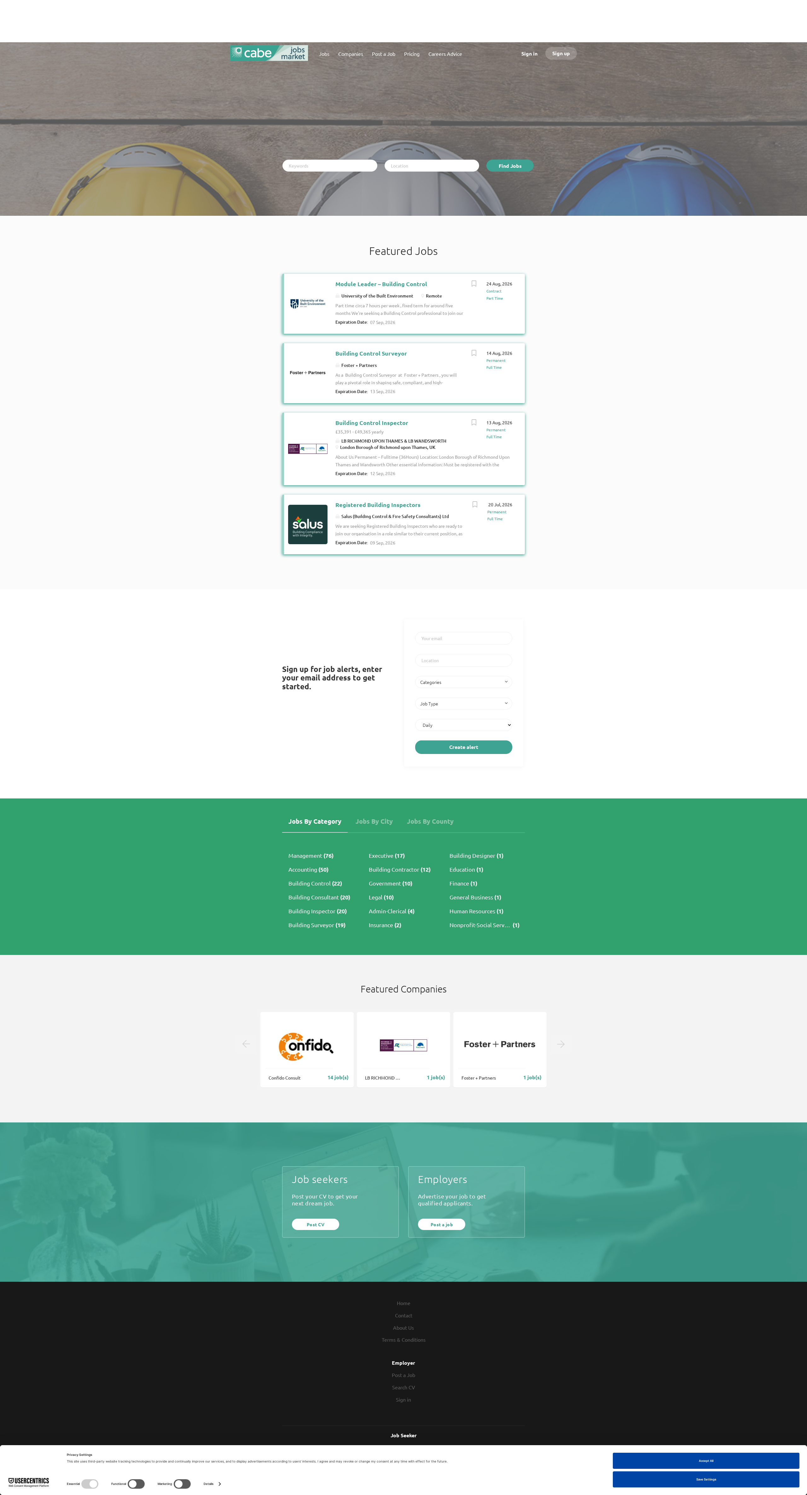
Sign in (529, 53)
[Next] (561, 1044)
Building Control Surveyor (371, 353)
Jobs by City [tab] (374, 821)
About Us (403, 1327)
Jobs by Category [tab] (314, 821)
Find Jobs (510, 165)
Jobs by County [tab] (430, 821)
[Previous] (246, 1044)
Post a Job (403, 1375)
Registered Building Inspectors (378, 504)
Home (403, 1303)
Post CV (315, 1224)
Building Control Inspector (371, 422)
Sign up (561, 53)
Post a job (442, 1224)
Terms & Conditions (404, 1339)
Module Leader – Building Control (381, 283)
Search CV (403, 1387)
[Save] (474, 284)
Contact (403, 1315)
